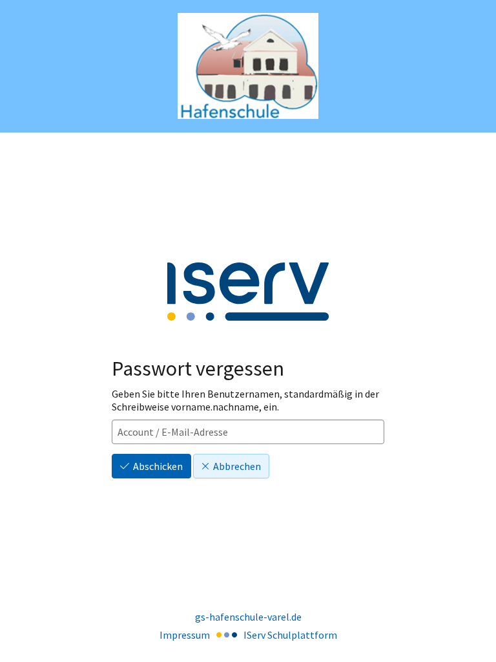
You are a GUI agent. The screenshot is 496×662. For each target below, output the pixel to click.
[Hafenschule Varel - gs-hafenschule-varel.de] (248, 66)
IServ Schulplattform (290, 634)
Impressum (185, 634)
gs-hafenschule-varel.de (248, 616)
